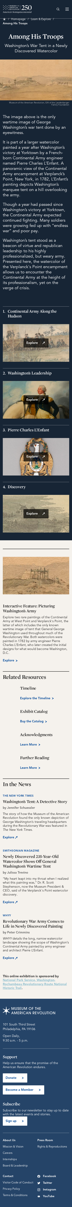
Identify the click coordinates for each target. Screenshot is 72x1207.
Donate (11, 1078)
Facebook (49, 1176)
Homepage (18, 19)
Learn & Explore (41, 19)
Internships (10, 1159)
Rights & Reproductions (52, 1146)
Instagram (49, 1189)
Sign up (11, 1121)
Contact (8, 1176)
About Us (9, 1140)
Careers (7, 1153)
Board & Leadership (15, 1165)
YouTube (48, 1196)
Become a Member (19, 1090)
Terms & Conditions (15, 1195)
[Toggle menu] (67, 9)
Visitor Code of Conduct (18, 1182)
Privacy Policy (11, 1189)
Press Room (45, 1140)
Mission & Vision (13, 1146)
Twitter (47, 1183)
